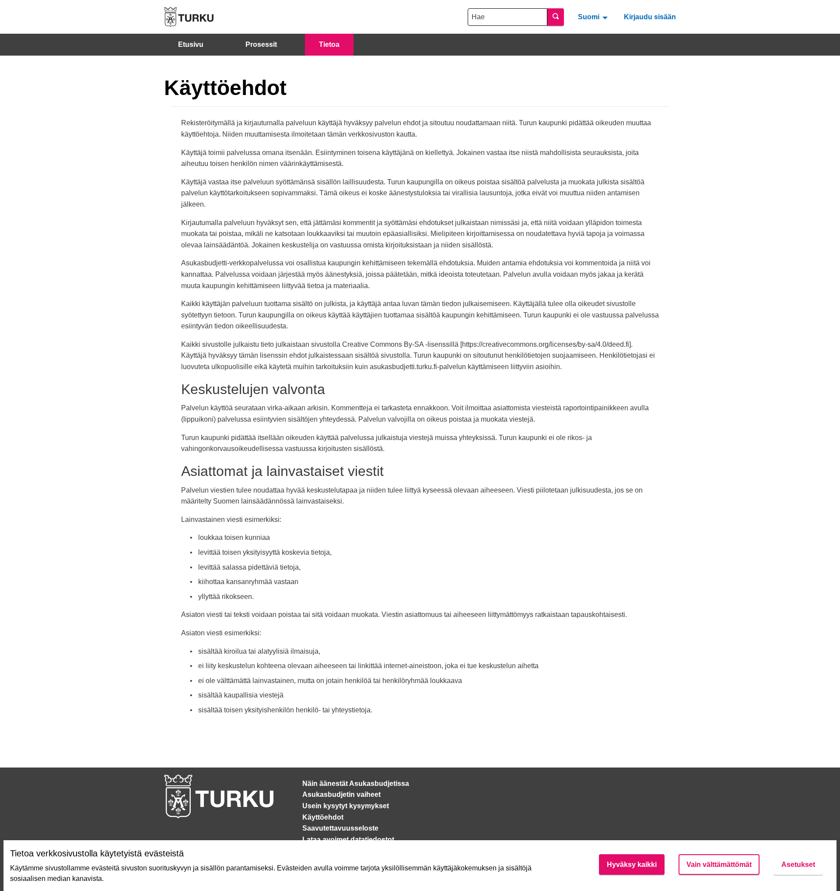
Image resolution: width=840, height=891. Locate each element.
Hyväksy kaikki (632, 864)
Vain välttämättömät (719, 864)
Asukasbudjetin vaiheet (341, 794)
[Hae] (555, 17)
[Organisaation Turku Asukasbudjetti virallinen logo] (189, 17)
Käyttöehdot (322, 817)
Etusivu (190, 44)
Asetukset (798, 864)
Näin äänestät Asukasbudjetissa (355, 783)
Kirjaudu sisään (650, 17)
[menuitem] (594, 16)
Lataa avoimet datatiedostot (348, 839)
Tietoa (329, 44)
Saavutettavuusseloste (340, 828)
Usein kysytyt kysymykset (345, 806)
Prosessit (261, 44)
